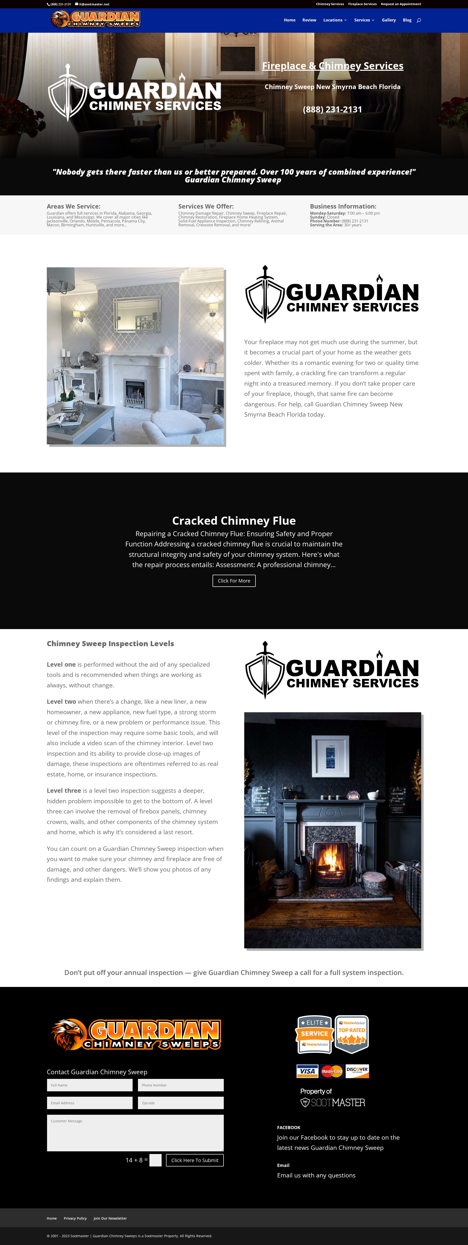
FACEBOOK (288, 1127)
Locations (332, 20)
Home (289, 20)
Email (283, 1165)
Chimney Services (330, 4)
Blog (407, 20)
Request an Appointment (401, 4)
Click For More (234, 580)
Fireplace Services (362, 4)
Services (362, 20)
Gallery (389, 20)
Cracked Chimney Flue (234, 520)
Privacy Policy (75, 1218)
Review (309, 20)
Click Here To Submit (194, 1160)
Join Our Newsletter (110, 1218)
